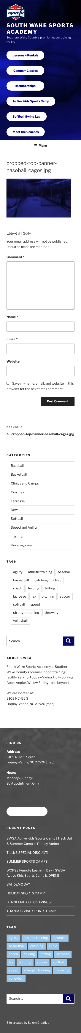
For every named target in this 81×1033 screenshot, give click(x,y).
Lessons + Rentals (25, 55)
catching (41, 580)
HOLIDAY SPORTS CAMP (25, 893)
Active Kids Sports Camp (31, 101)
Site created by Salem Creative (27, 1022)
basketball (21, 580)
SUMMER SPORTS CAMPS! (27, 861)
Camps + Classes (25, 70)
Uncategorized (22, 545)
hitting (50, 588)
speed (35, 604)
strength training (26, 613)
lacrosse (19, 596)
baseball (64, 572)
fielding (33, 588)
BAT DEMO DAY (18, 884)
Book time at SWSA (27, 811)
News (15, 510)
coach (17, 588)
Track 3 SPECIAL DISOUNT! (27, 853)
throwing (52, 613)
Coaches (17, 492)
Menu (43, 145)
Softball (17, 519)
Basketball (19, 475)
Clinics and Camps (25, 483)
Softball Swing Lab (27, 116)
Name (12, 317)
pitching (48, 596)
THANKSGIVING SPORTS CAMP (31, 911)
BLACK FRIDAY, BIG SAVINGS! (29, 902)
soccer (65, 596)
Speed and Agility (24, 527)
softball (19, 604)
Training (17, 536)
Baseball (17, 466)
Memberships (25, 86)
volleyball (20, 621)
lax (34, 596)
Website (13, 361)
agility (17, 572)
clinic (57, 580)
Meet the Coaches (26, 132)
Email (11, 339)
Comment (15, 257)
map (50, 704)
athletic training (40, 572)
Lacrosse (18, 501)
